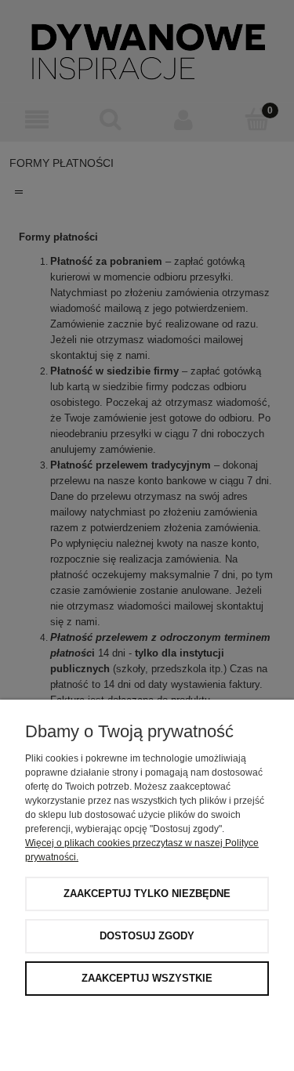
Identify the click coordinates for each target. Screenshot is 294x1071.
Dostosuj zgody (147, 936)
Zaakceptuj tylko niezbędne (147, 893)
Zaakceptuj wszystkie (147, 978)
